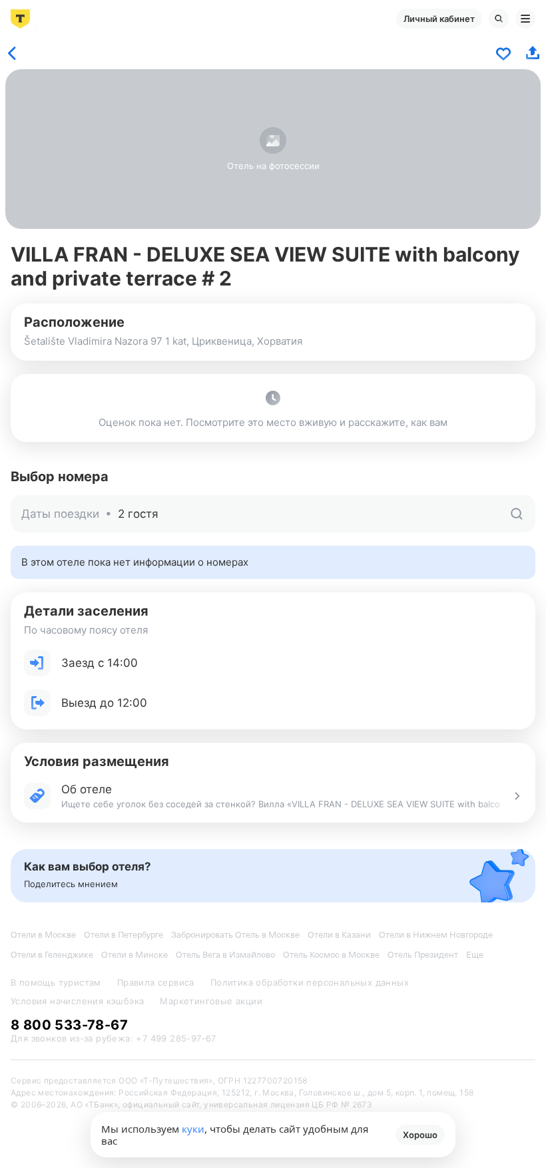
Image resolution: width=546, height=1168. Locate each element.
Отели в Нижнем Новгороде (436, 935)
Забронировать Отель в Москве (235, 935)
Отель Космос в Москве (331, 955)
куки (193, 1129)
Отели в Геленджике (52, 955)
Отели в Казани (339, 935)
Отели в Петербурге (123, 935)
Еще (474, 955)
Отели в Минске (134, 955)
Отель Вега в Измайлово (225, 955)
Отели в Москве (43, 935)
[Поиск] (499, 19)
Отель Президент (423, 955)
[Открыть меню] (525, 19)
